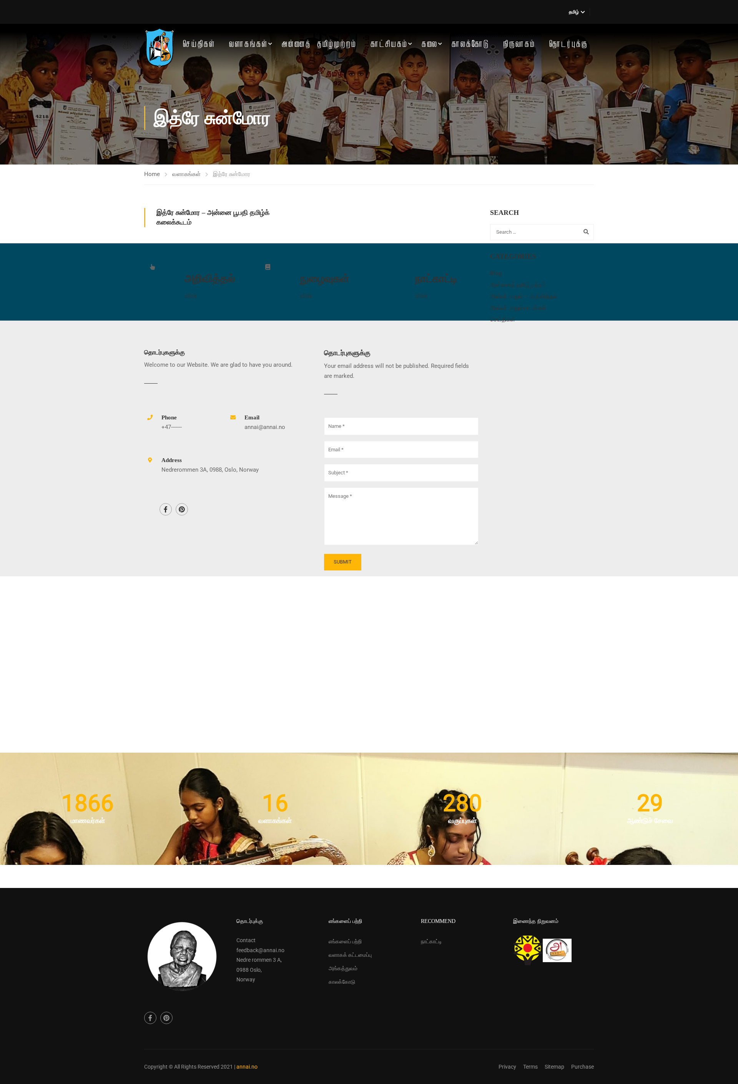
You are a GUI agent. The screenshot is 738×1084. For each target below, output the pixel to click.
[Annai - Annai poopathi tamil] (159, 48)
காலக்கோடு (470, 44)
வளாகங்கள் (248, 44)
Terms (530, 1067)
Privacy (507, 1067)
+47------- (171, 427)
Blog (496, 273)
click (190, 296)
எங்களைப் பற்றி (345, 941)
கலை (430, 44)
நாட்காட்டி (431, 941)
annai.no (247, 1067)
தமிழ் (574, 12)
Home (152, 174)
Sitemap (554, 1067)
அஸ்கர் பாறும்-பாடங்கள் (518, 307)
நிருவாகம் (519, 44)
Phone (169, 417)
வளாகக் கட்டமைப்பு (350, 955)
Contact (246, 940)
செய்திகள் (199, 44)
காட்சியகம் (389, 44)
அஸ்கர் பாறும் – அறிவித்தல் (523, 296)
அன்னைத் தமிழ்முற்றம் (319, 44)
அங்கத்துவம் (343, 968)
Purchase (582, 1067)
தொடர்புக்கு (568, 44)
